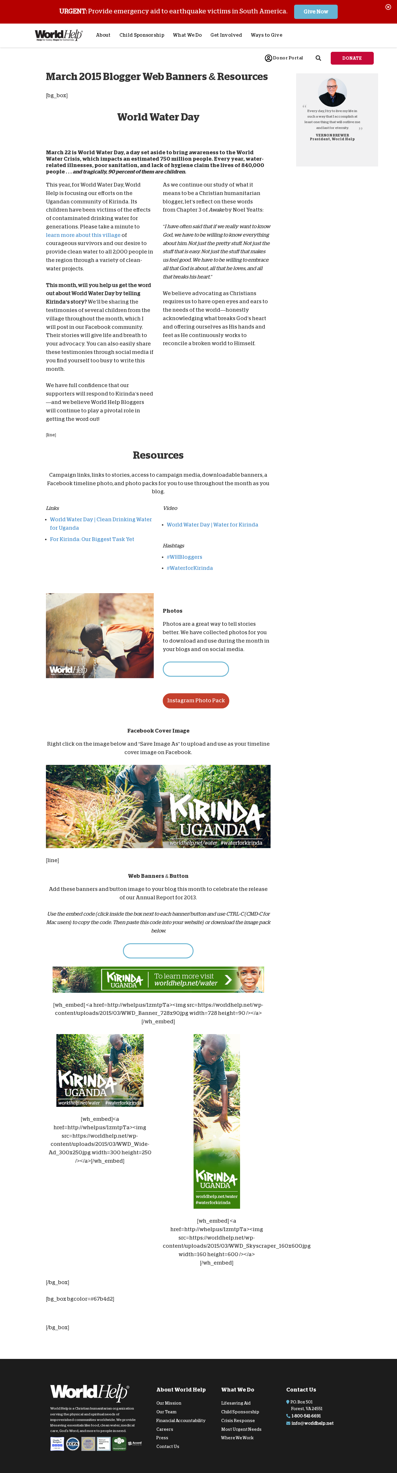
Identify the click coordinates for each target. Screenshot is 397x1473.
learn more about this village (83, 234)
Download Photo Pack (196, 668)
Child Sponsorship (141, 35)
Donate (352, 58)
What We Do (187, 35)
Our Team (166, 1412)
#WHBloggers (184, 556)
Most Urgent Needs (241, 1429)
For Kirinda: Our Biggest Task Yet (92, 539)
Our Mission (168, 1403)
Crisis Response (238, 1421)
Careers (164, 1429)
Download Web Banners (158, 950)
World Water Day (101, 152)
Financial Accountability (181, 1421)
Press (162, 1438)
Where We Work (237, 1438)
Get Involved (226, 35)
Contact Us (167, 1446)
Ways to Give (266, 35)
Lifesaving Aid (236, 1403)
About (103, 35)
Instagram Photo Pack (196, 700)
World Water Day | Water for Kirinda (212, 524)
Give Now (316, 11)
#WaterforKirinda (190, 568)
